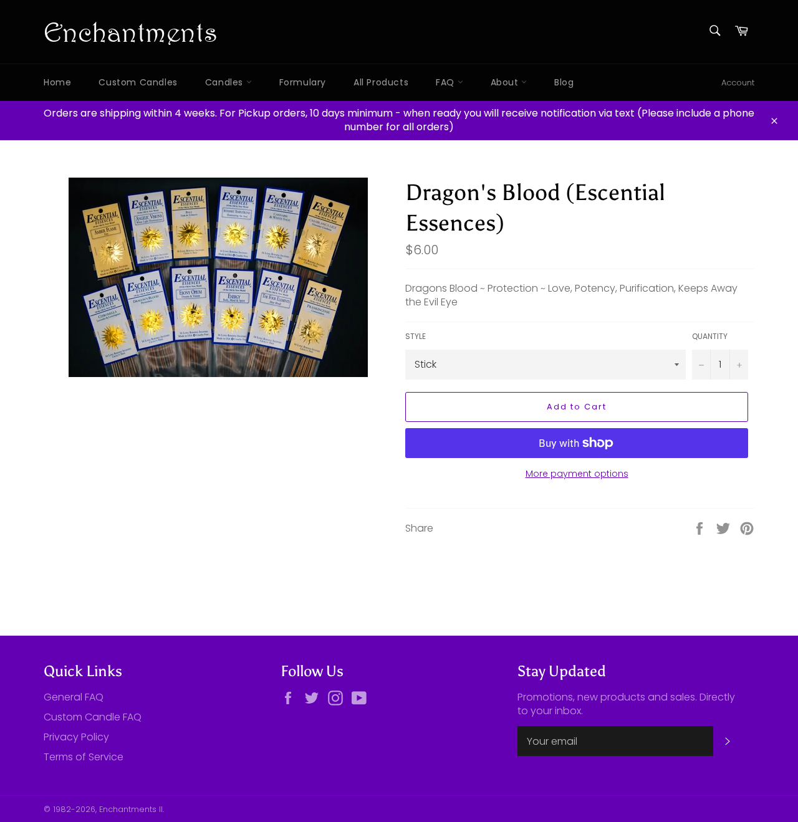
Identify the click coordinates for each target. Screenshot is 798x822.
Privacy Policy (76, 737)
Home (57, 82)
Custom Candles (138, 82)
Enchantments (131, 31)
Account (737, 82)
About (506, 82)
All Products (380, 82)
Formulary (302, 82)
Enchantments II (131, 809)
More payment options (577, 474)
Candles (225, 82)
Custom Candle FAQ (93, 717)
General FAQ (73, 697)
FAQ (446, 82)
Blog (564, 82)
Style (415, 337)
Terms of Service (83, 757)
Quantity (710, 337)
